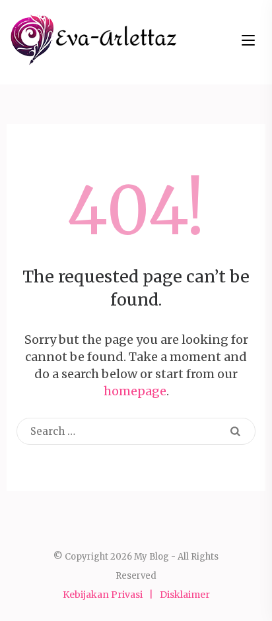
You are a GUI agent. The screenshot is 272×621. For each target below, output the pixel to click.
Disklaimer (185, 595)
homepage (135, 391)
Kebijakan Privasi (103, 595)
